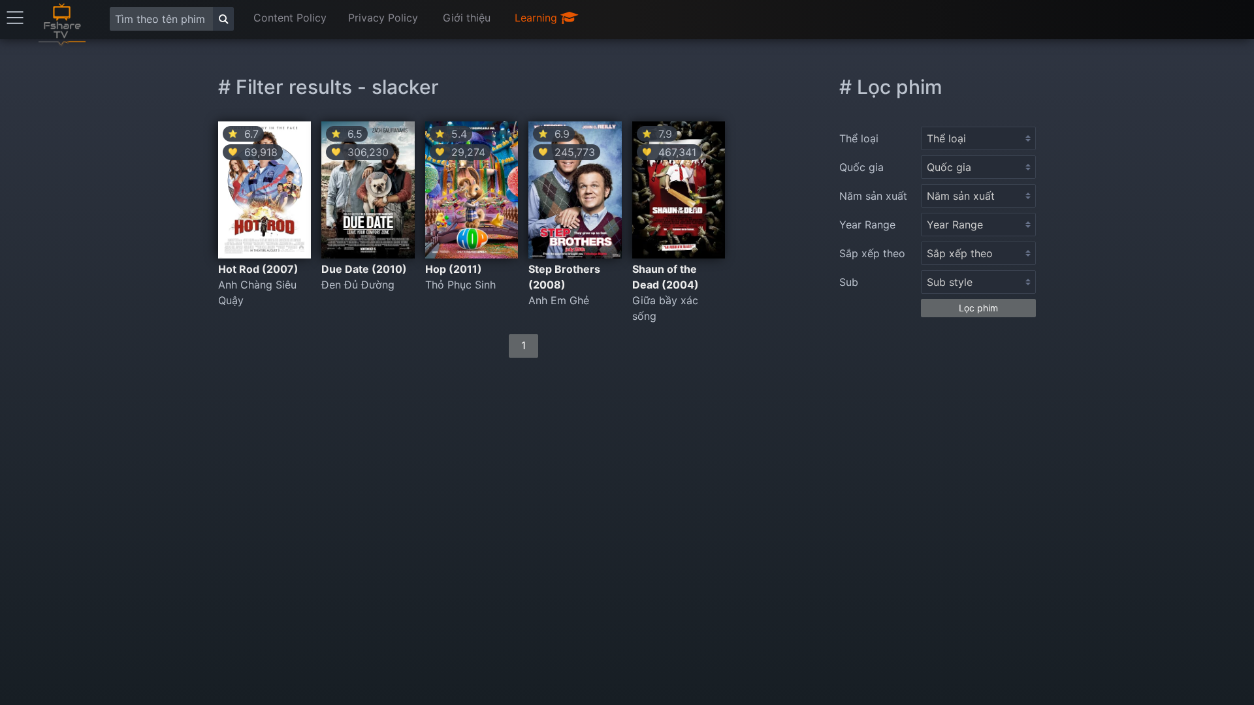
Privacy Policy (383, 17)
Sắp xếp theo (872, 253)
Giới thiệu (466, 17)
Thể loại (858, 138)
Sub (848, 282)
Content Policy (290, 17)
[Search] (223, 19)
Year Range (867, 224)
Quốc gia (861, 167)
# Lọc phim (890, 87)
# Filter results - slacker (328, 87)
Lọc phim (978, 307)
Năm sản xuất (873, 195)
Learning (537, 17)
